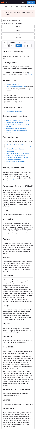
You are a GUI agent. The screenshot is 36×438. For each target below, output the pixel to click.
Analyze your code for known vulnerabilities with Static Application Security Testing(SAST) (19, 149)
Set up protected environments (15, 161)
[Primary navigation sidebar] (2, 6)
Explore (8, 2)
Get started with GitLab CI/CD (14, 145)
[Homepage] (2, 2)
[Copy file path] (19, 42)
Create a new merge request (14, 122)
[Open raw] (27, 45)
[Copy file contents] (24, 45)
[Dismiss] (32, 12)
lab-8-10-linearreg (7, 23)
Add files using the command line (16, 86)
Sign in (24, 2)
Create (8, 84)
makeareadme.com (17, 180)
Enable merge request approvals (16, 128)
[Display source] (5, 45)
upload (14, 84)
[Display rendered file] (8, 45)
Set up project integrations (14, 111)
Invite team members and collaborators (17, 120)
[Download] (30, 45)
